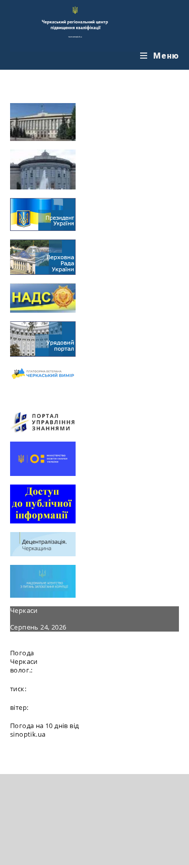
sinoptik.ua (27, 734)
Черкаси (24, 610)
